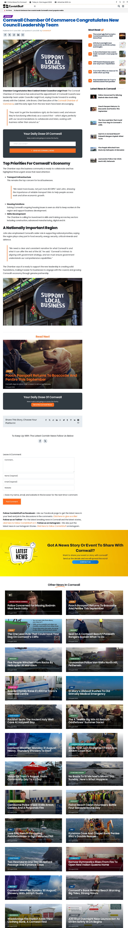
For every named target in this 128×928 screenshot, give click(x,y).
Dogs (9, 371)
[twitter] (120, 2)
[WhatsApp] (60, 420)
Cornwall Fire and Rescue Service (82, 744)
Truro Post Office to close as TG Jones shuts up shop (105, 72)
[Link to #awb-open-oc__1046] (119, 6)
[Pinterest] (71, 420)
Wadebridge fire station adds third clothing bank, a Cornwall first (30, 920)
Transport (74, 915)
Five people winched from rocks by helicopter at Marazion (111, 148)
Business (8, 16)
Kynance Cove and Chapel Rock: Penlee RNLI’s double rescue (93, 835)
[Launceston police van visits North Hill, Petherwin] (93, 160)
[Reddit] (14, 35)
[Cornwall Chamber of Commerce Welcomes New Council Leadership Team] (42, 40)
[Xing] (78, 420)
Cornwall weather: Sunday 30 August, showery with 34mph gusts (32, 892)
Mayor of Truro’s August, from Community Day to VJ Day (27, 778)
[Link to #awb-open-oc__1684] (123, 6)
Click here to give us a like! (65, 516)
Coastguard (14, 716)
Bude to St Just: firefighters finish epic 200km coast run (92, 749)
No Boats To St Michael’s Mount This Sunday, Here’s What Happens (91, 778)
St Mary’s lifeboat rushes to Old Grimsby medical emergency (89, 692)
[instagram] (123, 2)
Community (74, 858)
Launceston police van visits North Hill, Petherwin (110, 160)
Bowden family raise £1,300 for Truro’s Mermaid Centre (32, 692)
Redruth (73, 716)
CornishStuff (46, 31)
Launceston (74, 659)
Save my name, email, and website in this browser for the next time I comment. (41, 495)
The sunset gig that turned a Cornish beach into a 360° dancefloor (104, 36)
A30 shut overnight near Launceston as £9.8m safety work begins (104, 45)
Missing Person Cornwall (19, 602)
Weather (13, 744)
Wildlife (73, 630)
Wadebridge (14, 915)
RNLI (71, 687)
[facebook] (116, 2)
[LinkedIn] (18, 35)
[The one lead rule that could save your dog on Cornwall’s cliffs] (93, 122)
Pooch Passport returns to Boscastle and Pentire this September (41, 377)
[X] (9, 35)
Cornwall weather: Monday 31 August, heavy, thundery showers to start (32, 749)
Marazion (13, 659)
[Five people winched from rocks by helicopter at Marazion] (93, 148)
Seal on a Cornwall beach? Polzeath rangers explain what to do (110, 136)
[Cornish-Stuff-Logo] (13, 5)
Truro (12, 773)
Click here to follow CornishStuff (51, 526)
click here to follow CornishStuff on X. (20, 523)
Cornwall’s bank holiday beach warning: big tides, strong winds (94, 892)
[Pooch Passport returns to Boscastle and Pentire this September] (93, 108)
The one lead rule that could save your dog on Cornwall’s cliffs (110, 122)
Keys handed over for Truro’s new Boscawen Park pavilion (104, 81)
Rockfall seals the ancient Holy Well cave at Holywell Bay (35, 10)
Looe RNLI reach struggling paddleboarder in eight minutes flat (30, 835)
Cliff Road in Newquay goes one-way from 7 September (104, 63)
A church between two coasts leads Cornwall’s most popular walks (105, 54)
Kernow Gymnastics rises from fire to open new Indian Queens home (93, 863)
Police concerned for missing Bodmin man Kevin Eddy (110, 96)
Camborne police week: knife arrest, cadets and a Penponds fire (31, 806)
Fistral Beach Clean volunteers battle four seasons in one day (92, 806)
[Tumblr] (67, 420)
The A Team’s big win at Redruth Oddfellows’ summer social (89, 721)
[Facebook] (5, 35)
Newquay (73, 801)
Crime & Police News (17, 801)
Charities (13, 687)
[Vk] (74, 420)
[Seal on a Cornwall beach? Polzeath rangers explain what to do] (93, 136)
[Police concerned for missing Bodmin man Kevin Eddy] (93, 96)
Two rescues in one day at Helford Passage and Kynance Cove (30, 863)
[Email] (22, 35)
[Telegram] (64, 420)
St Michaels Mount (77, 773)
